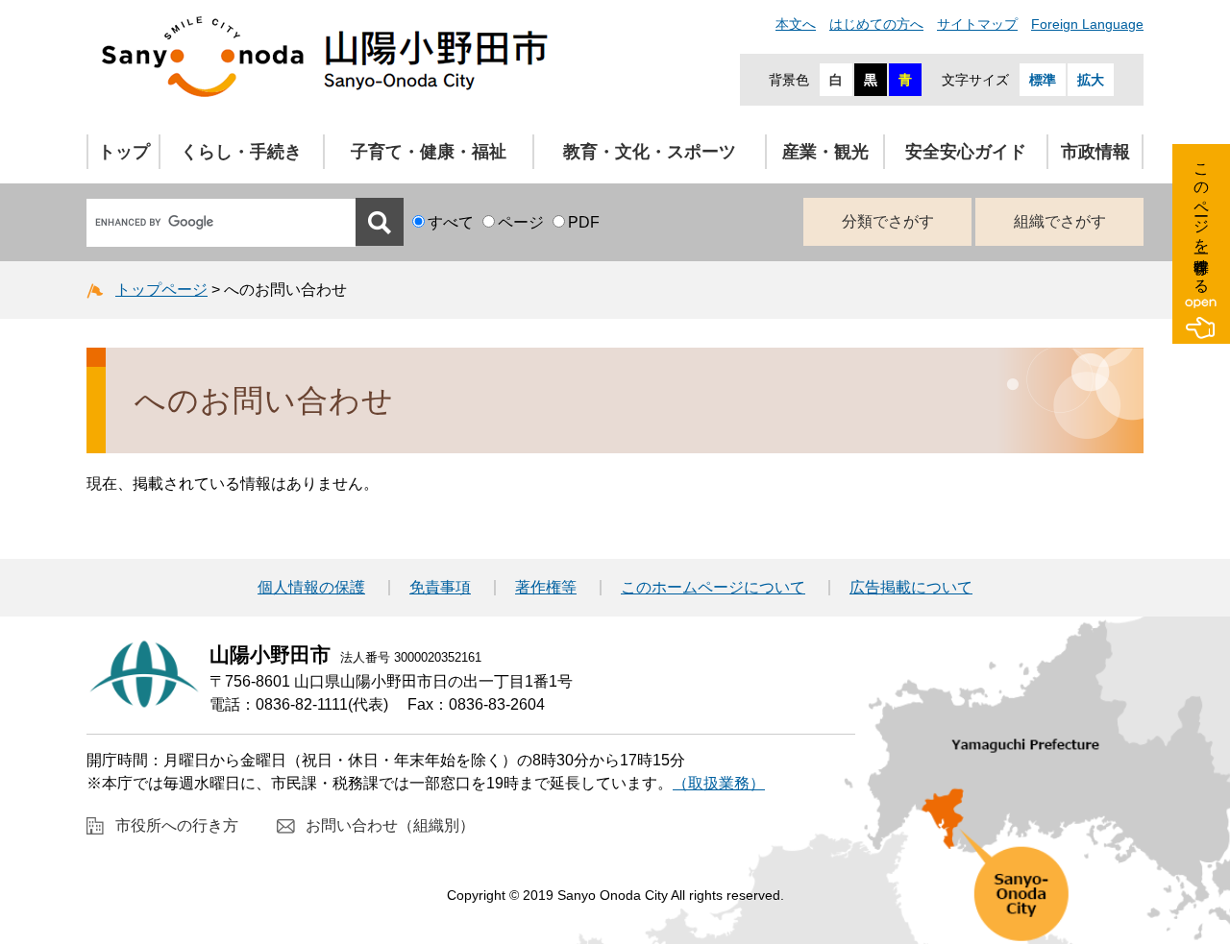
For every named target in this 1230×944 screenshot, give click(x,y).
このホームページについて (713, 587)
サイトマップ (977, 24)
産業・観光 (825, 151)
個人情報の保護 (311, 587)
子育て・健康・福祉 (428, 151)
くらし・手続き (241, 151)
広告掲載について (910, 587)
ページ (521, 222)
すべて (451, 222)
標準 (1042, 79)
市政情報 (1095, 151)
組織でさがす (1060, 221)
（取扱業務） (719, 783)
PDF (584, 222)
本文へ (795, 24)
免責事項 (440, 587)
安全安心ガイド (965, 151)
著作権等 (546, 587)
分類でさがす (888, 221)
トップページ (161, 289)
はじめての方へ (876, 24)
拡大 (1090, 79)
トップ (124, 151)
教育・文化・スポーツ (649, 151)
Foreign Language (1087, 24)
